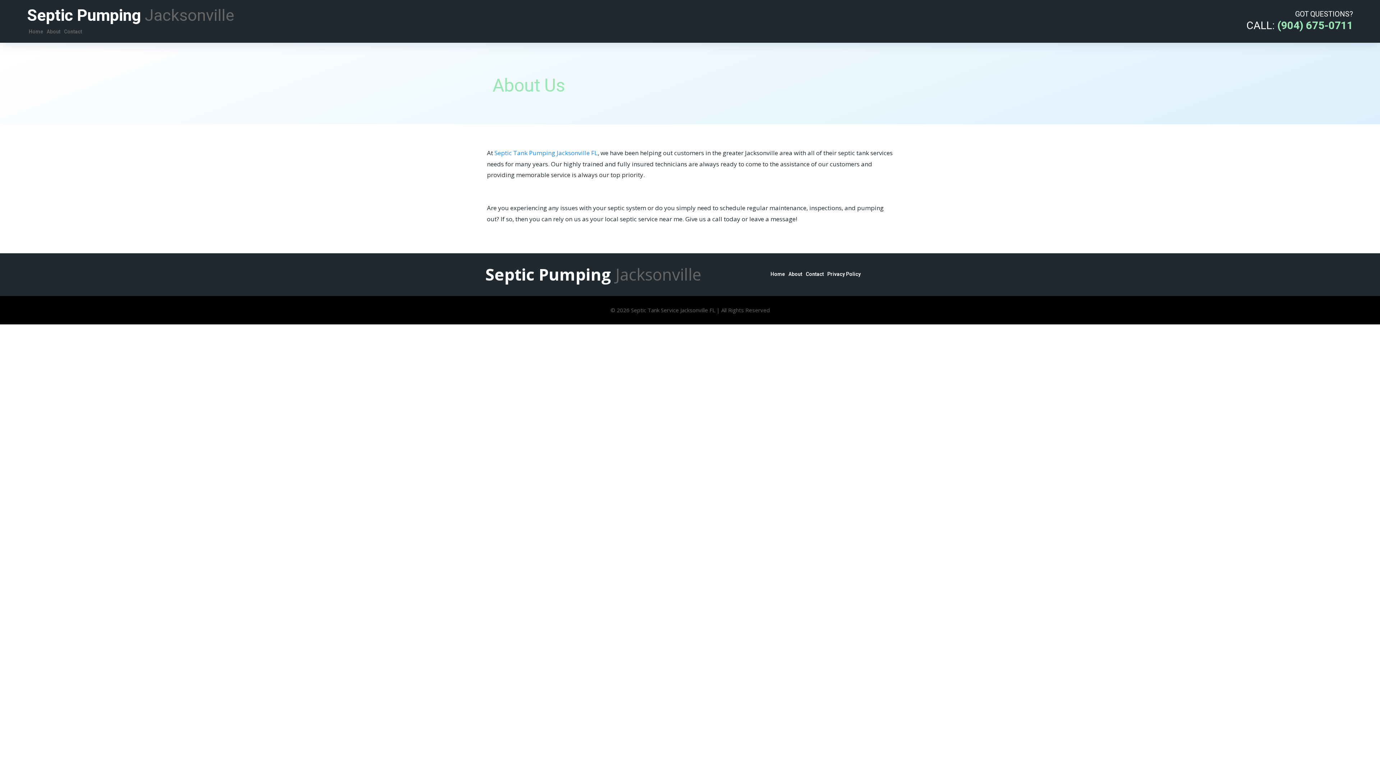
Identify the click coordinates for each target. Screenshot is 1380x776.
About (53, 32)
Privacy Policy (844, 274)
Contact (73, 32)
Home (36, 32)
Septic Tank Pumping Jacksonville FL (546, 153)
